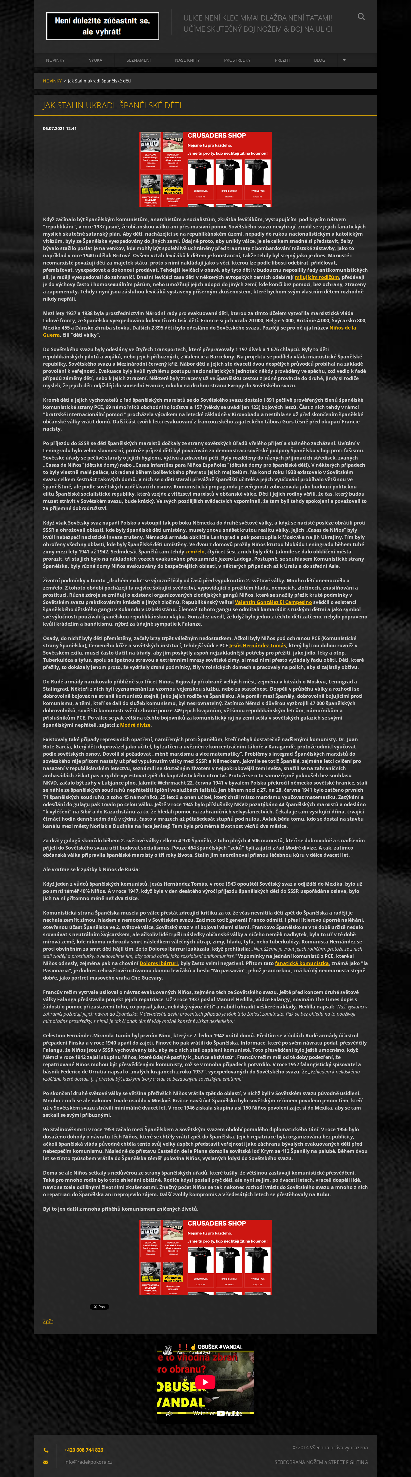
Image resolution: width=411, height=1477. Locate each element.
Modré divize (135, 725)
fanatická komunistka (302, 963)
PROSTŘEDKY (237, 60)
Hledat (361, 17)
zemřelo (195, 551)
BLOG (319, 60)
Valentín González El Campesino (273, 602)
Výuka (95, 60)
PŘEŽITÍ (282, 60)
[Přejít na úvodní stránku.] (102, 20)
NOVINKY (55, 60)
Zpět (48, 1321)
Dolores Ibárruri (159, 963)
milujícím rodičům (317, 277)
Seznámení (139, 60)
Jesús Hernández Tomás (257, 645)
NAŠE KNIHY (187, 60)
